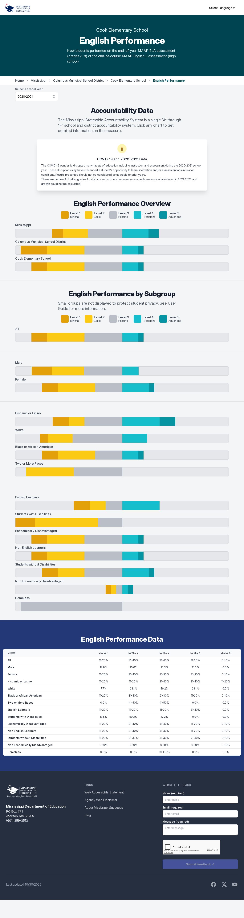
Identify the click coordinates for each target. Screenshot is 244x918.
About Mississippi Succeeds (103, 807)
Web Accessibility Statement (104, 792)
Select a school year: (29, 89)
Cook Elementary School (128, 80)
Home (19, 80)
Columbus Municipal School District (78, 80)
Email (173, 807)
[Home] (17, 7)
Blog (87, 815)
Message (176, 821)
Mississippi (38, 80)
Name (173, 793)
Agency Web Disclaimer (100, 800)
